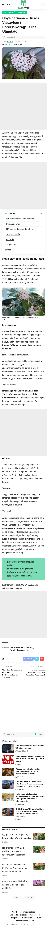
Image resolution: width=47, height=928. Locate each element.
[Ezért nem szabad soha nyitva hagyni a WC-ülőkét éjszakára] (8, 748)
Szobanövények (14, 12)
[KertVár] (23, 4)
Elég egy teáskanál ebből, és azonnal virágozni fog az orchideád (15, 884)
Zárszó (8, 250)
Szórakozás (20, 804)
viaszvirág (25, 650)
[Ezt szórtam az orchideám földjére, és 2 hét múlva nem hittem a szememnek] (39, 866)
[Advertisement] (23, 106)
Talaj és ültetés (13, 234)
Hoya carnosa (15, 648)
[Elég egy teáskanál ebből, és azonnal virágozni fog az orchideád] (39, 883)
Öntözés (10, 239)
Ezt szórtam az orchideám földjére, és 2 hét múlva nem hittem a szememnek (15, 868)
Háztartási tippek (22, 751)
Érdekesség (20, 777)
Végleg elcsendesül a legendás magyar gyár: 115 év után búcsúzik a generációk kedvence (30, 758)
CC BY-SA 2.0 (27, 585)
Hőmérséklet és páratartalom (19, 229)
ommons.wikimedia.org (17, 317)
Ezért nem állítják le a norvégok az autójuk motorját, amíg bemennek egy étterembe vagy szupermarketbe (29, 783)
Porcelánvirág (15, 650)
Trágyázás (11, 245)
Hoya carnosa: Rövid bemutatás (19, 219)
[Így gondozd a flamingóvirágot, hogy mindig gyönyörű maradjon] (39, 836)
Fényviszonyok (13, 224)
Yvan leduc (31, 317)
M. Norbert (10, 42)
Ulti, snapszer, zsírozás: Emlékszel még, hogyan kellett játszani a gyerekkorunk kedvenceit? (28, 771)
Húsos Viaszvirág (27, 648)
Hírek (19, 764)
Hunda (17, 585)
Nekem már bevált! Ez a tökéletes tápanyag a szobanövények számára (13, 851)
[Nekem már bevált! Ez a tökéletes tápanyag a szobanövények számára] (39, 849)
